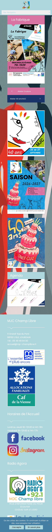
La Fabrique (20, 20)
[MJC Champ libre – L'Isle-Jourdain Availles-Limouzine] (26, 5)
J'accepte (16, 527)
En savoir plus (34, 527)
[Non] (48, 524)
